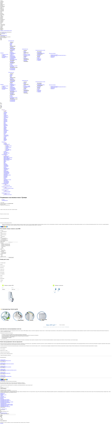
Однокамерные (12, 49)
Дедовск (5, 114)
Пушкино (5, 132)
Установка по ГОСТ (9, 30)
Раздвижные (12, 92)
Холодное (38, 57)
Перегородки (53, 56)
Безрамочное (39, 58)
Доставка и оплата (3, 30)
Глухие (11, 51)
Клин (4, 123)
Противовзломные (13, 57)
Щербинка (5, 139)
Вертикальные (12, 55)
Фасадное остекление (7, 191)
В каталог (1, 423)
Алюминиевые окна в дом (4, 405)
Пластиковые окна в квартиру (4, 399)
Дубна (5, 118)
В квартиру (12, 63)
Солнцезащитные (12, 89)
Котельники (5, 124)
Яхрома (5, 140)
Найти (1, 415)
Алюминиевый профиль (41, 53)
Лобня (5, 126)
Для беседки (25, 87)
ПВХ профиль (39, 52)
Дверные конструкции (54, 55)
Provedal (25, 83)
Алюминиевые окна (7, 185)
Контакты (3, 57)
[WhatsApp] (4, 226)
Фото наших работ (5, 56)
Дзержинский (6, 115)
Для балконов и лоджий (13, 65)
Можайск (5, 127)
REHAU (11, 43)
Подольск (5, 131)
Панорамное (39, 59)
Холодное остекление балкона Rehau (5, 376)
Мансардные (12, 66)
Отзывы (3, 55)
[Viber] (3, 226)
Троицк (5, 137)
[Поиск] (1, 39)
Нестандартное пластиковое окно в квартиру (7, 363)
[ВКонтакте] (0, 226)
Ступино (5, 136)
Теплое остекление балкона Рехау (5, 373)
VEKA (11, 74)
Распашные (12, 93)
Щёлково (5, 138)
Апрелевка (5, 112)
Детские (11, 54)
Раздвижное (39, 54)
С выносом (39, 60)
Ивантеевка (5, 121)
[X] (2, 226)
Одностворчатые (12, 68)
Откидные (25, 60)
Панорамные (12, 58)
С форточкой (12, 85)
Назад (6, 110)
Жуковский (5, 119)
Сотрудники (4, 87)
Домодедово (6, 117)
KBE (11, 44)
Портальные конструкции (8, 194)
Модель (12, 287)
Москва (5, 128)
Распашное (39, 55)
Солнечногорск (6, 135)
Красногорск (6, 125)
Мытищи (5, 129)
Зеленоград (5, 120)
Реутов (5, 133)
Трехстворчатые (12, 69)
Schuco (25, 51)
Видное (5, 113)
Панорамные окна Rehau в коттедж (5, 360)
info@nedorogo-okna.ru (3, 35)
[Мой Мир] (7, 226)
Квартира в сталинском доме (5, 245)
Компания (5, 143)
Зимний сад (52, 57)
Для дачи (11, 96)
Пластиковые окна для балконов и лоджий (6, 401)
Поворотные (12, 47)
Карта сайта (2, 398)
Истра (5, 122)
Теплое (38, 89)
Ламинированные (12, 53)
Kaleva (11, 45)
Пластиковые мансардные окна (5, 402)
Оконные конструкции (54, 54)
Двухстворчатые (12, 100)
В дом (11, 64)
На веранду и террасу (27, 55)
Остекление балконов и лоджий (8, 188)
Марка (3, 287)
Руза (4, 134)
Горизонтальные (12, 56)
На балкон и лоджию (27, 54)
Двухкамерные (12, 81)
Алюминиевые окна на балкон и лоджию (6, 404)
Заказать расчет (2, 393)
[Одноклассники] (5, 226)
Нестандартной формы (13, 59)
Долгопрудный (6, 116)
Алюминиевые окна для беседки (5, 406)
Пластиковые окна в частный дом (5, 400)
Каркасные (11, 52)
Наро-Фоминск (6, 130)
